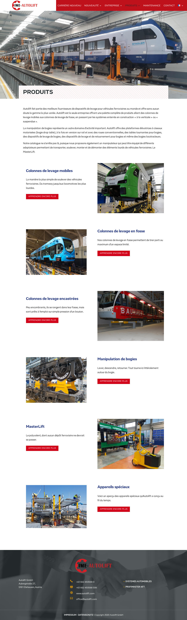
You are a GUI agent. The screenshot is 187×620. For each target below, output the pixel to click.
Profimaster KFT (135, 587)
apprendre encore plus (42, 196)
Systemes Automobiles (138, 581)
